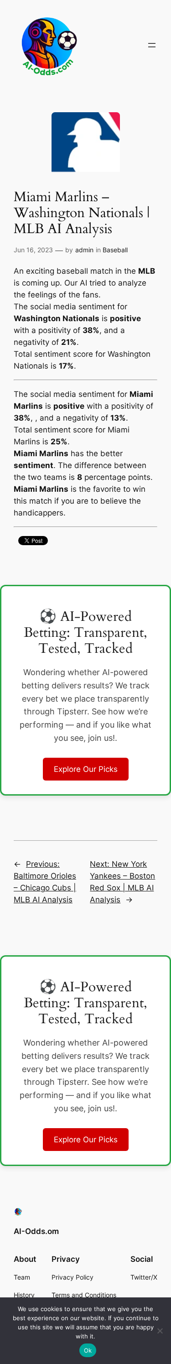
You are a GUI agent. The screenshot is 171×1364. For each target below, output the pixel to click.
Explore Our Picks (86, 769)
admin (84, 250)
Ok (88, 1350)
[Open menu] (151, 45)
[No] (159, 1330)
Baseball (115, 250)
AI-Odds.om (36, 1231)
